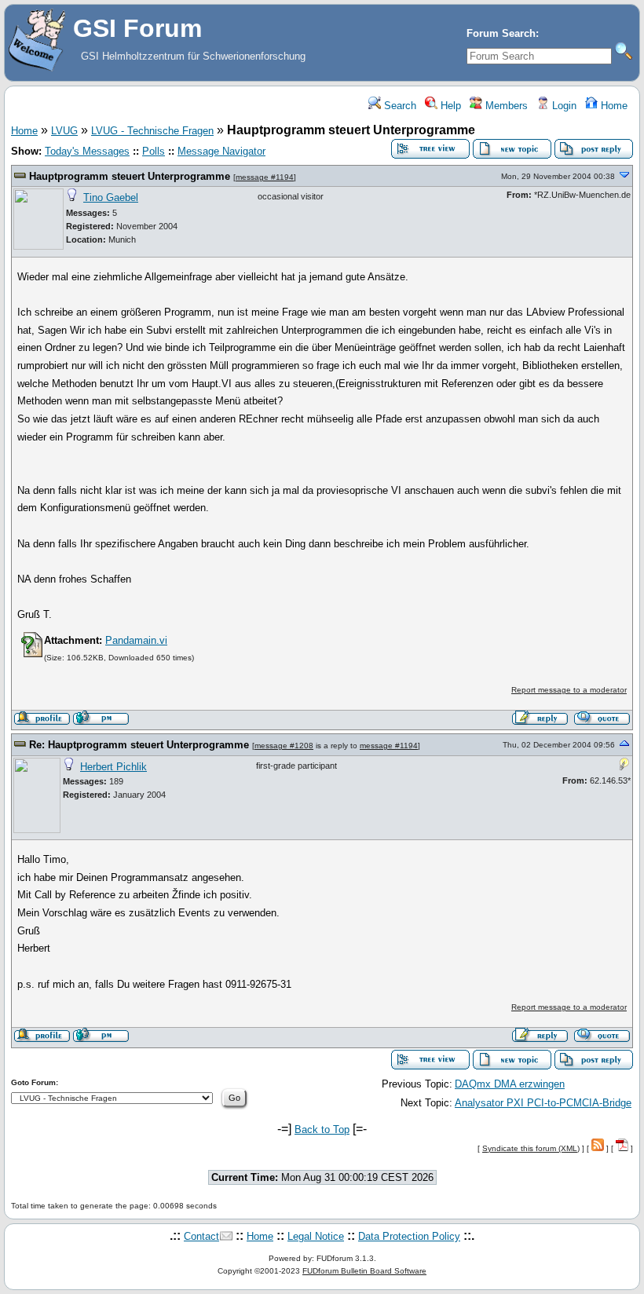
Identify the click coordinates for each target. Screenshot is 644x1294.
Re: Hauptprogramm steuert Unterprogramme (139, 745)
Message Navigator (221, 151)
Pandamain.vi (136, 640)
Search (398, 105)
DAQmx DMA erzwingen (510, 1084)
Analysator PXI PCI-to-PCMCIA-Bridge (543, 1103)
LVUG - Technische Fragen (152, 131)
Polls (153, 151)
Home (613, 105)
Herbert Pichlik (113, 767)
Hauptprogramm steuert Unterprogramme (129, 176)
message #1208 (283, 745)
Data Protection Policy (409, 1236)
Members (505, 105)
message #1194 (265, 177)
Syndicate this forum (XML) (531, 1148)
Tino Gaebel (110, 197)
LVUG (64, 131)
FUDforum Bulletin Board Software (364, 1271)
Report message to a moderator (569, 689)
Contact (201, 1236)
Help (449, 105)
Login (562, 105)
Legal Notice (315, 1236)
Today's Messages (87, 151)
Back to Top (322, 1129)
